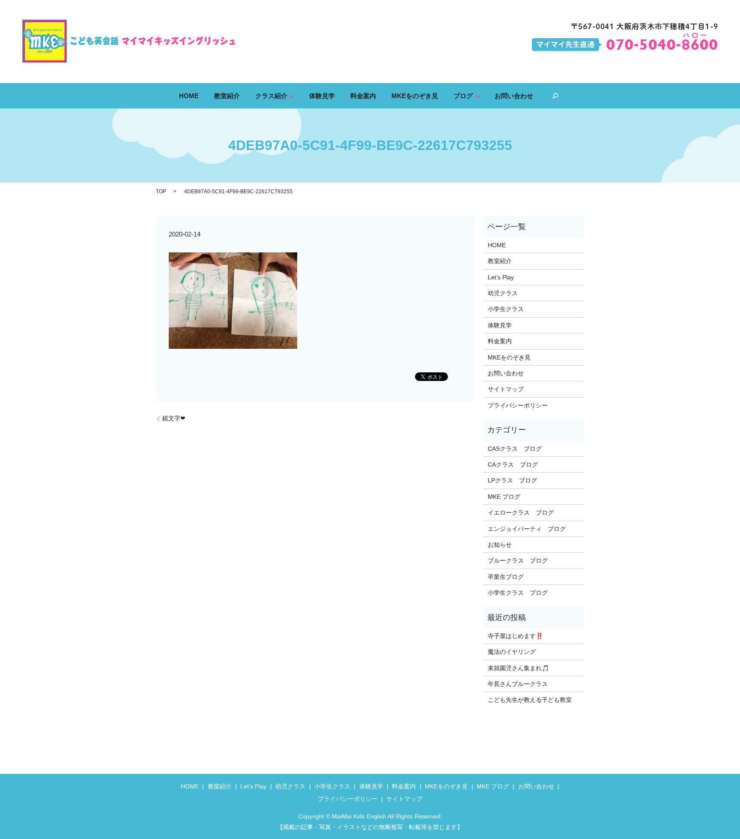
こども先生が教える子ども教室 (530, 699)
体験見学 (322, 95)
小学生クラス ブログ (518, 592)
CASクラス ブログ (515, 448)
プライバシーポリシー (518, 405)
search (555, 96)
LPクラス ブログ (512, 480)
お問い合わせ (514, 95)
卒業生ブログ (506, 576)
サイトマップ (506, 389)
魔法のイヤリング (512, 651)
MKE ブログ (504, 496)
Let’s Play (501, 277)
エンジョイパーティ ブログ (527, 528)
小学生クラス (506, 309)
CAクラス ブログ (513, 464)
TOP (161, 192)
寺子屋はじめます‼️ (515, 635)
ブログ (463, 95)
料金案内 (363, 95)
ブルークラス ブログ (518, 560)
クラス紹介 (271, 95)
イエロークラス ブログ (521, 512)
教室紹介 (227, 95)
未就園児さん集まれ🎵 (518, 668)
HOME (189, 95)
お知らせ (500, 544)
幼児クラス (503, 293)
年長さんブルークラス (518, 683)
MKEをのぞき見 (414, 95)
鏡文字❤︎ (173, 418)
